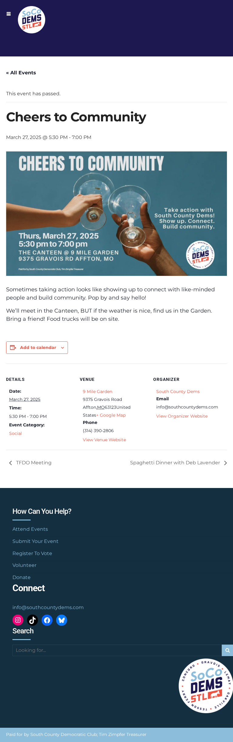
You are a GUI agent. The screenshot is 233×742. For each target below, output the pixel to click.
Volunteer (24, 565)
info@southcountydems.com (48, 607)
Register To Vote (32, 553)
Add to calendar (38, 347)
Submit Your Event (35, 541)
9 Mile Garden (97, 391)
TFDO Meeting (33, 463)
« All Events (21, 73)
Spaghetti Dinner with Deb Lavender (175, 463)
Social (15, 433)
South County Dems (178, 391)
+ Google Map (111, 415)
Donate (21, 577)
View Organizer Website (182, 416)
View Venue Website (104, 439)
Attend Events (30, 529)
